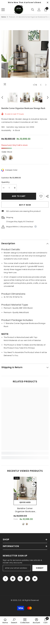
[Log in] (39, 9)
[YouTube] (35, 578)
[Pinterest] (20, 578)
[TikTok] (27, 578)
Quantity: (5, 182)
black (23, 524)
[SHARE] (46, 196)
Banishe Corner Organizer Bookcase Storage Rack (25, 510)
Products (12, 17)
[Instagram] (12, 578)
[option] (25, 54)
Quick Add (25, 502)
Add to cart (19, 196)
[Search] (32, 9)
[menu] (3, 9)
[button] (40, 84)
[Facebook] (5, 578)
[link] (25, 453)
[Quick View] (34, 484)
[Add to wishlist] (41, 196)
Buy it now (25, 205)
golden (26, 524)
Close (48, 3)
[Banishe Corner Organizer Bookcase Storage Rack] (25, 488)
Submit (40, 568)
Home (3, 17)
